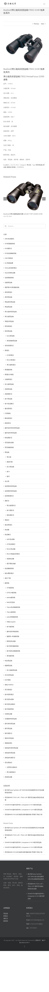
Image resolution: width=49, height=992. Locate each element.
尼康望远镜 (8, 389)
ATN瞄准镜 (10, 588)
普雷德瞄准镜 (9, 447)
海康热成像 (10, 559)
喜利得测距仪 (9, 346)
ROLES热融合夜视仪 (13, 554)
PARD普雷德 (11, 602)
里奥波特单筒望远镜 (11, 748)
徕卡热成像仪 (9, 404)
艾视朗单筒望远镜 (11, 719)
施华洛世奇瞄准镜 (13, 631)
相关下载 (8, 578)
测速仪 (7, 520)
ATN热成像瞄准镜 (10, 253)
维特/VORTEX (9, 685)
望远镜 (7, 452)
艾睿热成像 (8, 714)
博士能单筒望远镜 (11, 312)
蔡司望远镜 (8, 728)
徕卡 (8, 472)
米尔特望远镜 (9, 675)
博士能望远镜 (9, 316)
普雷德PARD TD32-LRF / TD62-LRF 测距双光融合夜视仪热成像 (35, 886)
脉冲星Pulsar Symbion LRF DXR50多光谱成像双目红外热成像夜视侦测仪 (36, 876)
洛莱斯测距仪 (9, 496)
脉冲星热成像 (9, 699)
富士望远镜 (10, 467)
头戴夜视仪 (8, 379)
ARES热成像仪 (9, 239)
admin (7, 165)
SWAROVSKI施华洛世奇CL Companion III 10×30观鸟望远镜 (23, 810)
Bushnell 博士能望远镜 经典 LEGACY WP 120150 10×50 (23, 214)
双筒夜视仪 (8, 326)
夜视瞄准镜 (8, 370)
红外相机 (8, 680)
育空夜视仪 (8, 690)
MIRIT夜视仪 (9, 258)
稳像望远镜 (8, 665)
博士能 (29, 165)
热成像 (7, 530)
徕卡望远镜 (8, 399)
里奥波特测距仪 (10, 758)
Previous (36, 24)
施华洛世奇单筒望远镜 (12, 428)
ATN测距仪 (8, 248)
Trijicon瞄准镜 (11, 612)
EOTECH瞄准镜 (11, 593)
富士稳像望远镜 (12, 670)
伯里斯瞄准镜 (9, 278)
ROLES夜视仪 (11, 360)
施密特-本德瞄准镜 (13, 636)
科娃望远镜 (8, 661)
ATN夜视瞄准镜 (10, 244)
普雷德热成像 (9, 443)
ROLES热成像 (11, 549)
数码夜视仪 (8, 418)
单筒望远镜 (8, 297)
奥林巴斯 (10, 462)
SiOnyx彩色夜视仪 (11, 268)
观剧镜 (9, 167)
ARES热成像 (11, 539)
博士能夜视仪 (11, 365)
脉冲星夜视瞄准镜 (13, 646)
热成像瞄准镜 (9, 568)
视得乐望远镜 (9, 738)
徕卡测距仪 (10, 510)
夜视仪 (7, 350)
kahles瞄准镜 (11, 597)
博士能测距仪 (11, 505)
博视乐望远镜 (9, 321)
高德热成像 (8, 777)
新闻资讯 (8, 423)
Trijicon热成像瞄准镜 (13, 607)
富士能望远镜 (9, 384)
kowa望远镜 (10, 336)
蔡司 (8, 476)
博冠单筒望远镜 (10, 302)
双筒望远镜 (39, 165)
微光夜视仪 (8, 408)
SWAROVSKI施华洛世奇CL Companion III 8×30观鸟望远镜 (23, 805)
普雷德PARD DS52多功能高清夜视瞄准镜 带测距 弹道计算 (23, 814)
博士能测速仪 (11, 772)
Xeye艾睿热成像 (10, 273)
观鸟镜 (13, 167)
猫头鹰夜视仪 (9, 573)
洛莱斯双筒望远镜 (11, 491)
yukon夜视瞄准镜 (12, 617)
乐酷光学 (38, 940)
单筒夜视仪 (8, 292)
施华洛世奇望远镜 (11, 433)
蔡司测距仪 (8, 733)
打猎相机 (8, 413)
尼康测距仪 (8, 394)
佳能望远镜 (8, 282)
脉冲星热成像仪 (10, 704)
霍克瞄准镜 (10, 656)
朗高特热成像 (11, 641)
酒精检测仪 (8, 743)
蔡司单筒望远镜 (10, 724)
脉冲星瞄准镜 (9, 709)
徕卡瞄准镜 (10, 627)
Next (42, 24)
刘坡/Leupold (11, 622)
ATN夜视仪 (10, 355)
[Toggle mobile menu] (44, 4)
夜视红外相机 (9, 374)
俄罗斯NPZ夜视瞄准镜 (12, 287)
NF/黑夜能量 (9, 263)
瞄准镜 (7, 583)
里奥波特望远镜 (10, 753)
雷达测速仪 (8, 762)
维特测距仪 (10, 515)
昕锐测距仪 (8, 438)
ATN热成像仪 (11, 544)
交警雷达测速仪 (12, 767)
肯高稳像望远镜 (12, 341)
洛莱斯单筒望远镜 (11, 486)
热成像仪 (8, 535)
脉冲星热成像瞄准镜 (13, 651)
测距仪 (7, 501)
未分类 (7, 481)
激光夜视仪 (8, 525)
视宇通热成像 (11, 564)
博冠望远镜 (8, 307)
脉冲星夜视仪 (9, 694)
